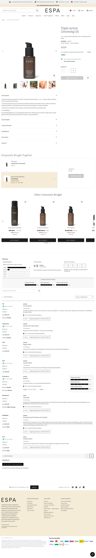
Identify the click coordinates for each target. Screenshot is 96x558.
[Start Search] (37, 10)
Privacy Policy (64, 503)
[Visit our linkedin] (83, 487)
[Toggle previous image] (3, 51)
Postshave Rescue (42, 227)
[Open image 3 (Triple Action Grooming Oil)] (24, 84)
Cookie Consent (5, 524)
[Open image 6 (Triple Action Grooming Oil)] (52, 84)
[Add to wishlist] (88, 78)
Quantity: (64, 67)
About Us (46, 501)
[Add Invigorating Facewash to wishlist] (25, 202)
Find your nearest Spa (49, 505)
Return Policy (30, 507)
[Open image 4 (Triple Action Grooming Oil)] (33, 84)
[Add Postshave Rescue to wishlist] (53, 202)
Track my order (30, 510)
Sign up (34, 487)
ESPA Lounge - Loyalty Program (51, 508)
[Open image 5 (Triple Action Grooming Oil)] (43, 84)
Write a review (65, 43)
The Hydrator (71, 227)
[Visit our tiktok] (80, 487)
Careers (46, 510)
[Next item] (93, 221)
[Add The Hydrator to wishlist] (82, 202)
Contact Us (29, 501)
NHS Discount (47, 517)
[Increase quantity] (73, 70)
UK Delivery (29, 503)
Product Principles (48, 503)
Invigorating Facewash (15, 227)
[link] (81, 10)
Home (3, 19)
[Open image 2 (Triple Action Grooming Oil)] (15, 84)
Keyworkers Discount (49, 516)
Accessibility (64, 510)
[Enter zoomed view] (54, 75)
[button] (92, 554)
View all (89, 52)
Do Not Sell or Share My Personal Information (9, 527)
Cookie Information (65, 505)
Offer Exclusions (64, 507)
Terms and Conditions (66, 501)
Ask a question (75, 43)
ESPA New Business (48, 512)
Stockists (46, 507)
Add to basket (14, 240)
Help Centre (30, 508)
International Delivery (32, 505)
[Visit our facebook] (73, 487)
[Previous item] (3, 221)
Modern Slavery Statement (67, 508)
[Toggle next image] (56, 51)
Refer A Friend (47, 514)
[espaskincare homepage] (52, 10)
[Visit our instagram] (76, 487)
